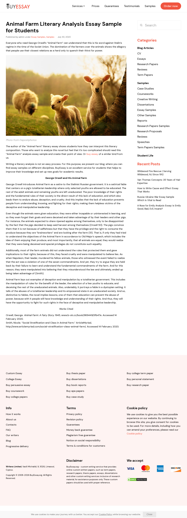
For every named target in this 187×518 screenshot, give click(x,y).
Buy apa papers (75, 391)
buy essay (92, 154)
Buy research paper (138, 385)
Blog (8, 440)
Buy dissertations (76, 379)
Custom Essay (14, 373)
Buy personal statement (140, 379)
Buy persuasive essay (18, 385)
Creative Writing (147, 99)
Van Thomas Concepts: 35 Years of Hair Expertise (158, 181)
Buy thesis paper (75, 373)
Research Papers (147, 64)
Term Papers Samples (150, 147)
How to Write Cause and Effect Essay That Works (157, 190)
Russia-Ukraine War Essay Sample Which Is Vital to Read (155, 198)
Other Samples (146, 115)
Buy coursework (15, 391)
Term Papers (145, 75)
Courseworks (145, 94)
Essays (141, 59)
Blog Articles (145, 48)
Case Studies (145, 88)
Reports (142, 120)
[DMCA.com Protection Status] (137, 479)
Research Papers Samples (153, 126)
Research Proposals (149, 131)
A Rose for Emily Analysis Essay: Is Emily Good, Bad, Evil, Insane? (159, 207)
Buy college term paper (140, 373)
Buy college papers (17, 397)
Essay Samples (146, 110)
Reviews (142, 69)
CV (139, 53)
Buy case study (75, 397)
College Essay (14, 379)
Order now (171, 6)
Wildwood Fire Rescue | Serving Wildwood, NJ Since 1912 (154, 173)
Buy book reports (76, 385)
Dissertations (145, 104)
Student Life (145, 155)
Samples (143, 83)
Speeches (143, 142)
